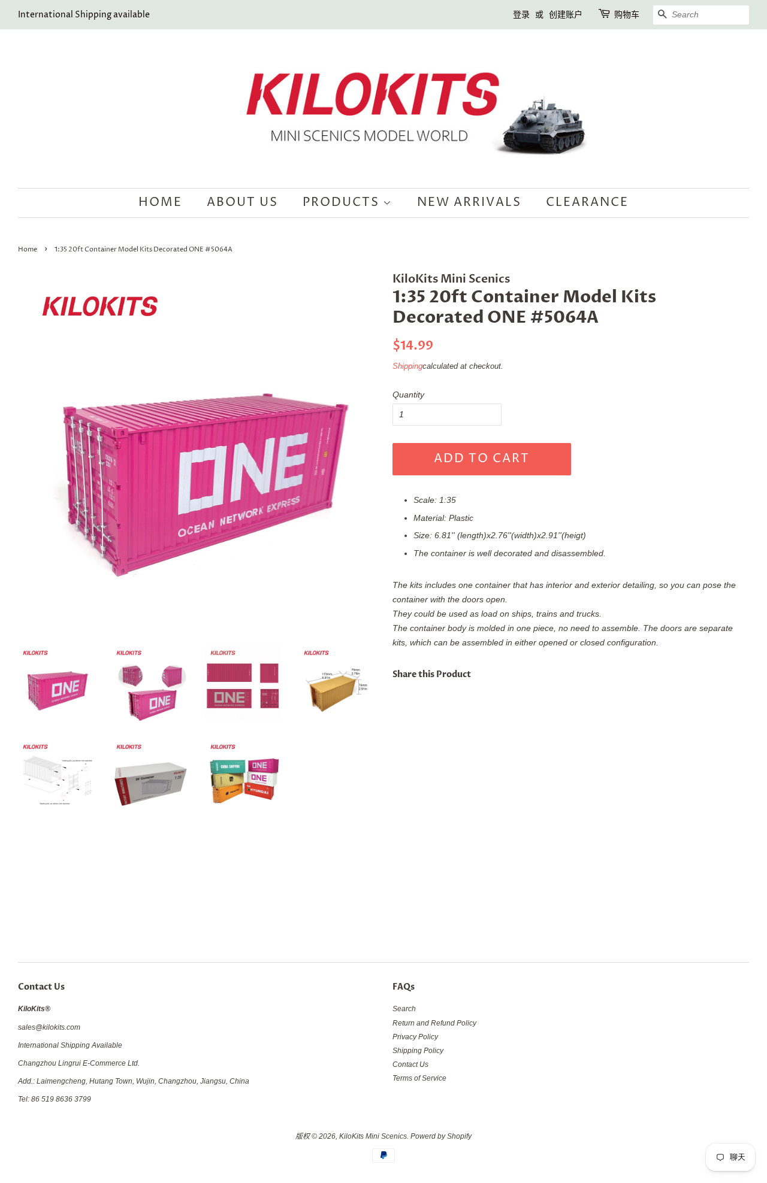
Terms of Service (419, 1078)
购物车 (626, 14)
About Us (242, 203)
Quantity (408, 394)
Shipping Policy (417, 1050)
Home (160, 203)
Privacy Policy (415, 1037)
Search (404, 1009)
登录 (521, 14)
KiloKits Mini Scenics (373, 1136)
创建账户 (565, 14)
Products (343, 203)
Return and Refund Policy (434, 1023)
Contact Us (410, 1064)
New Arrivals (469, 203)
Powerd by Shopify (441, 1136)
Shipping (407, 366)
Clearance (587, 203)
